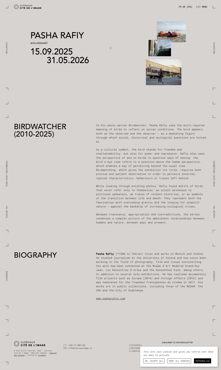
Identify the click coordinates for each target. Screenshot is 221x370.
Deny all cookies (179, 360)
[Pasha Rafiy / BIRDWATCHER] (61, 7)
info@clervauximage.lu (80, 348)
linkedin (135, 351)
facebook (135, 345)
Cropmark (42, 355)
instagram (136, 348)
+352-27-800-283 (76, 345)
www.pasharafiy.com (110, 298)
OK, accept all (154, 360)
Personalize (202, 360)
